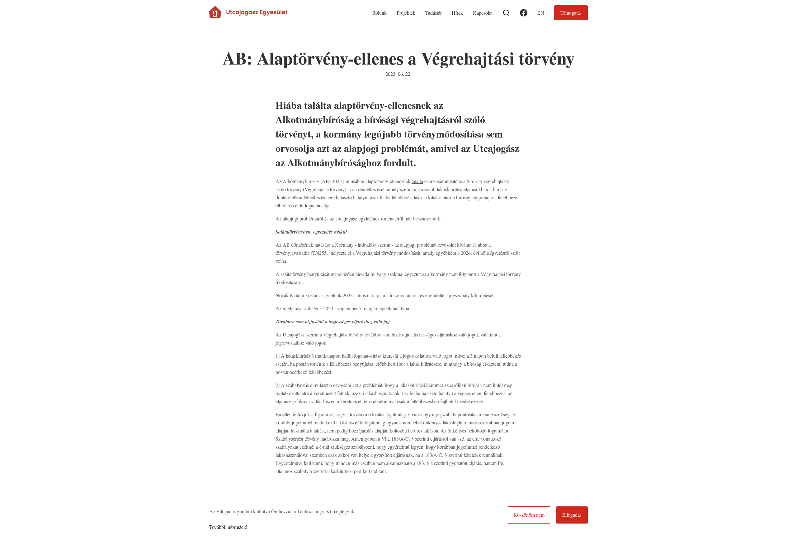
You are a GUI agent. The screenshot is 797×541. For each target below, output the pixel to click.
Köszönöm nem (529, 514)
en (540, 12)
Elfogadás (572, 514)
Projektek (406, 12)
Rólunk (379, 12)
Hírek (457, 12)
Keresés (506, 13)
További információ (228, 527)
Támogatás (571, 12)
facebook (523, 16)
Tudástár (433, 12)
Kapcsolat (483, 12)
